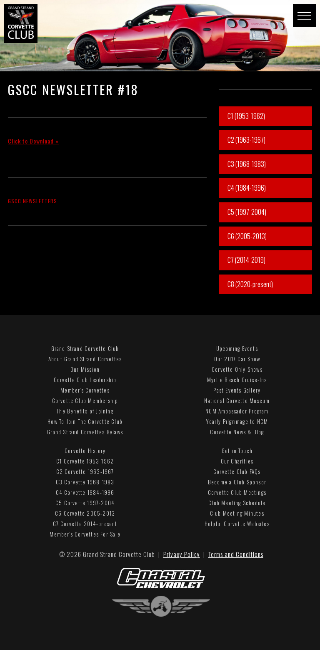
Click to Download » (33, 140)
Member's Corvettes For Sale (85, 534)
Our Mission (85, 369)
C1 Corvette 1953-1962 (85, 461)
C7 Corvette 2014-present (85, 523)
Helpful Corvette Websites (237, 523)
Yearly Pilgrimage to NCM (237, 421)
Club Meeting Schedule (236, 503)
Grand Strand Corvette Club (85, 348)
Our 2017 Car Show (237, 359)
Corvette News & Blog (237, 432)
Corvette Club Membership (85, 400)
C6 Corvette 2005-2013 (85, 513)
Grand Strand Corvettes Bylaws (85, 432)
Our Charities (237, 461)
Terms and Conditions (235, 554)
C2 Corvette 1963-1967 (85, 471)
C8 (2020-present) (250, 284)
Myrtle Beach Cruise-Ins (237, 379)
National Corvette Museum (237, 400)
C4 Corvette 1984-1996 (85, 492)
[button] (304, 15)
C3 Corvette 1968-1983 (85, 482)
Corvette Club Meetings (237, 492)
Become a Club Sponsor (237, 482)
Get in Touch (237, 450)
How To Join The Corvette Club (85, 421)
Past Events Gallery (236, 390)
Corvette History (85, 450)
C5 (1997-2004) (247, 212)
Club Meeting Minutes (237, 513)
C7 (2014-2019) (246, 260)
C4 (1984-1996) (247, 188)
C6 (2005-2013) (247, 236)
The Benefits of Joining (85, 411)
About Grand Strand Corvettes (85, 359)
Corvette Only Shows (237, 369)
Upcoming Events (237, 348)
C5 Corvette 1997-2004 (85, 503)
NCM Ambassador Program (236, 411)
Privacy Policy (181, 554)
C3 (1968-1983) (247, 164)
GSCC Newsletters (32, 200)
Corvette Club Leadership (85, 379)
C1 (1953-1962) (246, 116)
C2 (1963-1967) (246, 140)
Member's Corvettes (85, 390)
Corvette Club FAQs (237, 471)
